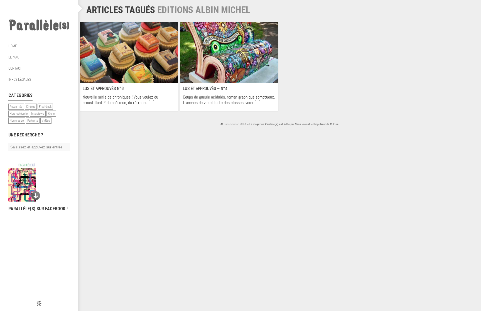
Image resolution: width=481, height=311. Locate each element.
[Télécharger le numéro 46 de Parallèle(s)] (36, 182)
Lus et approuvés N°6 (103, 88)
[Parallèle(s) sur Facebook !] (22, 8)
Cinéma (30, 106)
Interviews (37, 113)
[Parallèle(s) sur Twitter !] (33, 8)
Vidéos (46, 120)
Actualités (16, 106)
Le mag (13, 57)
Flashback (45, 106)
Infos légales (19, 79)
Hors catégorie (19, 113)
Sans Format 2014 (235, 124)
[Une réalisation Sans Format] (39, 303)
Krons (51, 113)
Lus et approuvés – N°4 (205, 88)
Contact (15, 68)
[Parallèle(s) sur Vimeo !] (44, 8)
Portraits (32, 120)
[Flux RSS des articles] (55, 8)
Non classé (17, 120)
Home (12, 45)
